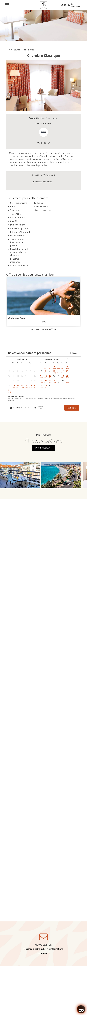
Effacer (74, 353)
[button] (8, 85)
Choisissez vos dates (42, 181)
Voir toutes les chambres (21, 49)
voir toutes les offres (43, 329)
